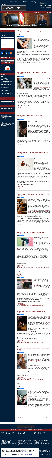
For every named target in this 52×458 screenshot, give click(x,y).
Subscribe (7, 62)
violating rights (41, 66)
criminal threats (21, 226)
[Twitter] (4, 53)
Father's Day (34, 146)
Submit (7, 49)
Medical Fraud (4, 85)
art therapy (20, 109)
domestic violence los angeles (39, 267)
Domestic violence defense (31, 145)
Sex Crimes (4, 91)
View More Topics (4, 94)
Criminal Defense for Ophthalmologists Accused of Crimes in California (6, 116)
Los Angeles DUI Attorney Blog (6, 108)
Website (20, 12)
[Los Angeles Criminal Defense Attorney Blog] (26, 1)
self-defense (47, 267)
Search (13, 101)
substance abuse (40, 305)
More (50, 12)
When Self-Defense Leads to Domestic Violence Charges (30, 232)
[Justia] (9, 53)
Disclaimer (25, 429)
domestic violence (22, 66)
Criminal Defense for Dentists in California (7, 120)
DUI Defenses (4, 79)
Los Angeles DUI (5, 90)
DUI (3, 76)
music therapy (36, 109)
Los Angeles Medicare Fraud (7, 93)
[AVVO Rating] (7, 68)
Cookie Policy (23, 451)
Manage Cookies (28, 454)
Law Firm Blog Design (46, 454)
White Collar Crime (5, 88)
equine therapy (30, 109)
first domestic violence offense (34, 379)
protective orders (39, 146)
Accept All (6, 454)
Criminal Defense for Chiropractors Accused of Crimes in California (7, 124)
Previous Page (20, 417)
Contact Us (36, 12)
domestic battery (21, 188)
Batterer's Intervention (22, 146)
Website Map (35, 429)
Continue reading (20, 64)
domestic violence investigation (29, 267)
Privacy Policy (19, 429)
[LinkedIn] (6, 53)
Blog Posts (40, 429)
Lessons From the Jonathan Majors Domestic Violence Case (31, 311)
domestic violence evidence (29, 66)
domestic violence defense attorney (35, 188)
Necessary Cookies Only (17, 454)
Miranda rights (36, 66)
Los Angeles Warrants (6, 84)
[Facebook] (2, 53)
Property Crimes (5, 82)
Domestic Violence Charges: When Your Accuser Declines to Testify (33, 194)
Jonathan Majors (41, 342)
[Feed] (11, 53)
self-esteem (42, 379)
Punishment (4, 78)
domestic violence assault (34, 342)
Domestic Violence (22, 65)
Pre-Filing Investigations (6, 81)
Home (7, 12)
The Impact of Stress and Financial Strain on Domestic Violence (32, 385)
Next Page (47, 417)
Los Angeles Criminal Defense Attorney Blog (13, 7)
